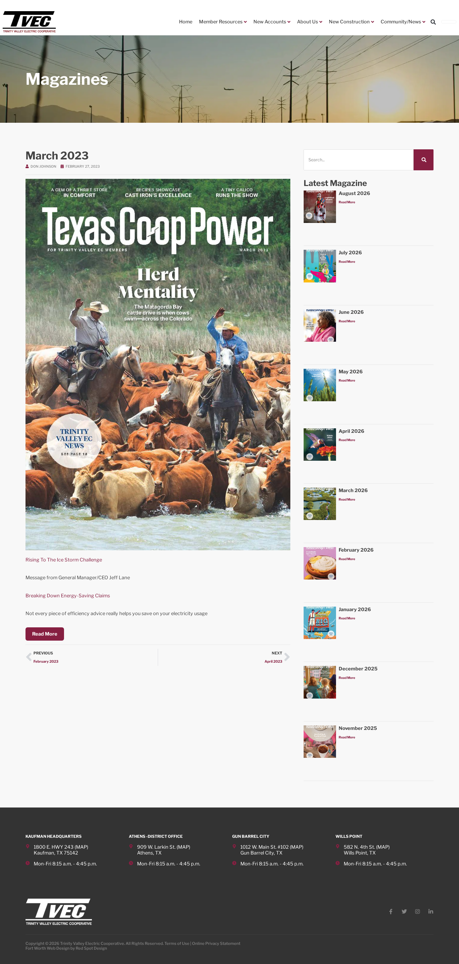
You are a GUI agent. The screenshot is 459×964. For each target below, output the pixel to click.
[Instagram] (417, 911)
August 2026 (354, 193)
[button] (433, 22)
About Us (307, 21)
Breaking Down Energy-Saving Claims (68, 595)
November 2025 (358, 728)
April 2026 (351, 431)
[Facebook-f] (391, 911)
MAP (81, 847)
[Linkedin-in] (431, 911)
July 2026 (350, 252)
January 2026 (355, 609)
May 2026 (351, 371)
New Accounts (269, 21)
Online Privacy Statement (216, 943)
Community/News (401, 21)
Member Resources (221, 21)
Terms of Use (176, 943)
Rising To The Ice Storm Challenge (64, 560)
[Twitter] (404, 911)
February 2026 (356, 550)
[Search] (424, 159)
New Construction (349, 21)
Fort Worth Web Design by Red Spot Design (66, 948)
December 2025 (358, 668)
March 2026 (353, 490)
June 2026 (351, 312)
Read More (347, 202)
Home (185, 21)
